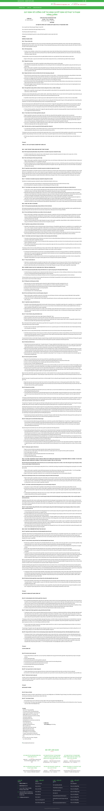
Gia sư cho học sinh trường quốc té (43, 800)
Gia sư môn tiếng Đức (78, 795)
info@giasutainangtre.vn (24, 797)
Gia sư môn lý (43, 786)
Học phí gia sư (61, 788)
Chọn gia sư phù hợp (61, 791)
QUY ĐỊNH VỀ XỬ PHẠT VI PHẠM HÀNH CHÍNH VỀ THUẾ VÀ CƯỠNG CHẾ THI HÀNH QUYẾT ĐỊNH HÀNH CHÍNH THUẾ (52, 757)
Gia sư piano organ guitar (43, 803)
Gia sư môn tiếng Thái (78, 797)
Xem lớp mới (61, 793)
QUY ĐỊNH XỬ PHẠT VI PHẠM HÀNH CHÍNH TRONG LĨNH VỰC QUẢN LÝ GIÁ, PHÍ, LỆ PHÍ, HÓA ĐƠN (71, 757)
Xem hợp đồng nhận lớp (61, 785)
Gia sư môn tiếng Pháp (78, 786)
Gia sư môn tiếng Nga (61, 803)
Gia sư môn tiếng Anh (78, 784)
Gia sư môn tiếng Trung (78, 792)
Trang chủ (22, 7)
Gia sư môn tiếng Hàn (78, 789)
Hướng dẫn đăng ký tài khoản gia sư (61, 796)
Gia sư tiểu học (43, 792)
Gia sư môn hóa (43, 789)
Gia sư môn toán (43, 784)
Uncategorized (37, 7)
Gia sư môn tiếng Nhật (78, 803)
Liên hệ (29, 7)
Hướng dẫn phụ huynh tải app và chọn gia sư (61, 799)
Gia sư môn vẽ (43, 797)
